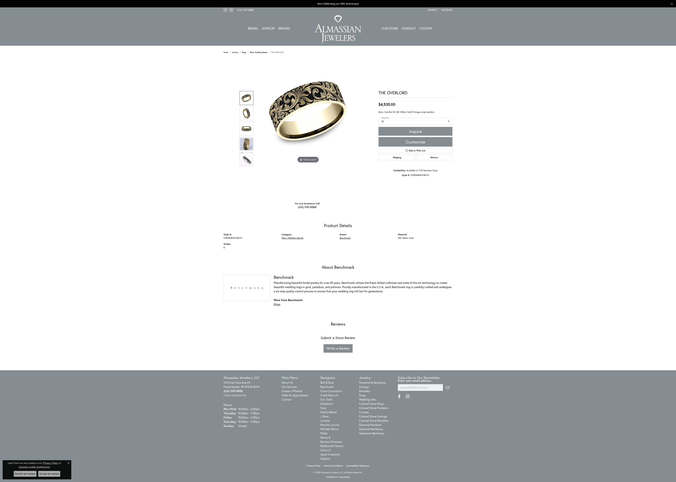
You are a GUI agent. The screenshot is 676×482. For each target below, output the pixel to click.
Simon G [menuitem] (325, 450)
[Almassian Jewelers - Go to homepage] (338, 29)
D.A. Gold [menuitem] (326, 399)
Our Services (289, 387)
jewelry (235, 52)
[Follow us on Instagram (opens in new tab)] (231, 10)
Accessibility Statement (357, 465)
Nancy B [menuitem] (325, 437)
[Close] (671, 4)
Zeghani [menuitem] (325, 458)
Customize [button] (415, 142)
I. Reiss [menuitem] (324, 416)
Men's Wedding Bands (258, 52)
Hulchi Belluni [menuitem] (328, 412)
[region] (308, 128)
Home (226, 52)
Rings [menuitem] (362, 395)
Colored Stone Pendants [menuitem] (373, 408)
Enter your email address (414, 381)
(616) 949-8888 (307, 207)
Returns (434, 157)
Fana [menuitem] (323, 408)
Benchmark (345, 238)
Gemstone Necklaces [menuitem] (371, 433)
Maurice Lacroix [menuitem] (329, 425)
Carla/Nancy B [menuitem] (329, 395)
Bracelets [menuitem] (364, 391)
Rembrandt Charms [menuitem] (331, 446)
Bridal (253, 28)
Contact (409, 28)
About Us (287, 382)
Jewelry (268, 28)
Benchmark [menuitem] (327, 387)
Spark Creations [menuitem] (330, 454)
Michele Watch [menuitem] (329, 429)
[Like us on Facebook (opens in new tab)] (225, 10)
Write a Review (338, 348)
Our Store (390, 28)
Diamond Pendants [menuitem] (370, 425)
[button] (432, 10)
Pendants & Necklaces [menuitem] (372, 382)
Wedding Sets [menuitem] (367, 399)
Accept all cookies (49, 473)
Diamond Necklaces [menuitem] (371, 429)
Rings (244, 52)
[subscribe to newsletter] (447, 387)
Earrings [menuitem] (364, 387)
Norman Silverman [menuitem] (331, 441)
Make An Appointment (295, 395)
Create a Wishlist (292, 391)
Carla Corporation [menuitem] (331, 391)
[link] (245, 10)
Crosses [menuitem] (364, 412)
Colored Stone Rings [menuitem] (371, 403)
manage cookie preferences (34, 466)
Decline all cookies (25, 473)
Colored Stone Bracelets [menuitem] (373, 420)
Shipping (397, 157)
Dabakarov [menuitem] (326, 403)
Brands (284, 28)
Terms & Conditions (333, 465)
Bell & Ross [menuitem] (327, 382)
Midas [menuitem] (324, 433)
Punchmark (344, 477)
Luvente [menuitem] (325, 420)
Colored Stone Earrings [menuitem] (373, 416)
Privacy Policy (313, 465)
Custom (425, 28)
